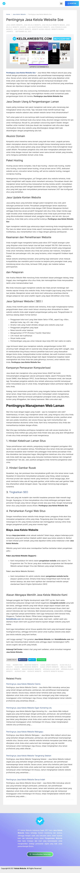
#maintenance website (31, 669)
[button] (61, 3)
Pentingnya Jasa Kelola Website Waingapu (24, 732)
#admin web (17, 665)
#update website (34, 671)
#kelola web (66, 667)
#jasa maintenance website (26, 667)
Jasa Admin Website (19, 14)
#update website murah (53, 671)
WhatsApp (42, 659)
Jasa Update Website (22, 29)
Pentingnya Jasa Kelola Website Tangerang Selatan (28, 756)
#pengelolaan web (51, 669)
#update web (20, 671)
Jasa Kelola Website (32, 25)
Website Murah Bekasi (41, 29)
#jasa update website (49, 667)
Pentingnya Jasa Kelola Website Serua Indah (25, 779)
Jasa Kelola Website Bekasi (53, 25)
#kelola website (13, 669)
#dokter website (31, 665)
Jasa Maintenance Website (38, 27)
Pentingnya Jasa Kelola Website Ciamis (23, 684)
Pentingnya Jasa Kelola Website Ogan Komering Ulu (29, 708)
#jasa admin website (49, 665)
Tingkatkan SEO (18, 492)
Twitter (33, 659)
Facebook (23, 659)
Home (8, 14)
